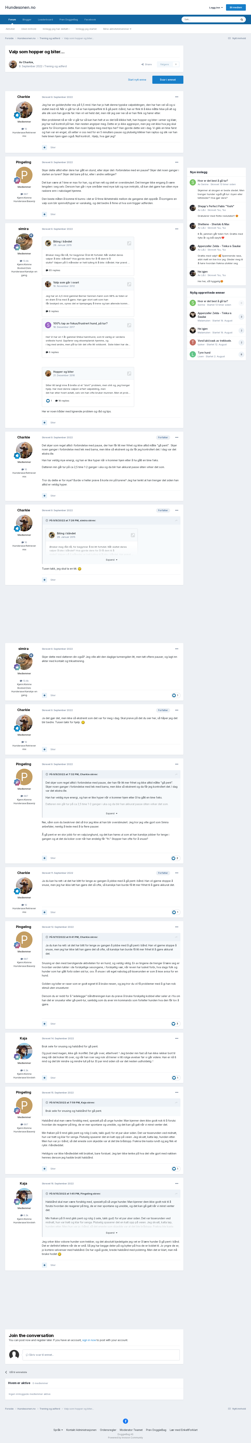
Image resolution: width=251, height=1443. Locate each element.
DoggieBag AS (125, 1434)
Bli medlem (236, 7)
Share (148, 64)
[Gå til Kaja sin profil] (24, 1051)
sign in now (89, 1340)
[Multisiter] (44, 147)
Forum (12, 19)
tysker (201, 344)
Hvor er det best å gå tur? (213, 180)
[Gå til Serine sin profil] (193, 182)
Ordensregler (108, 1429)
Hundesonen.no (20, 7)
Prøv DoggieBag (69, 19)
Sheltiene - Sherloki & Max (213, 224)
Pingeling (23, 162)
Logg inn (215, 7)
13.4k (25, 260)
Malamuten (204, 320)
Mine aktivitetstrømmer (116, 28)
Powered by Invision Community (125, 1437)
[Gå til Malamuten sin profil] (193, 315)
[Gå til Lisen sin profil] (193, 354)
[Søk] (242, 19)
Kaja (23, 1038)
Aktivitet (10, 28)
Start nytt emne (137, 79)
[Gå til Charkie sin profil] (13, 64)
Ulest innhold (28, 28)
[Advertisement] (94, 614)
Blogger (27, 19)
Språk (57, 1429)
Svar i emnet (168, 79)
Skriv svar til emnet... (41, 1354)
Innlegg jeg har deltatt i (56, 28)
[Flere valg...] (176, 97)
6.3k (25, 1070)
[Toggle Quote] (47, 520)
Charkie (28, 62)
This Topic (227, 19)
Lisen (201, 356)
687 (25, 193)
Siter (53, 147)
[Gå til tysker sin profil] (193, 342)
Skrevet (223, 184)
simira (23, 229)
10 (25, 128)
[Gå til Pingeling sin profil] (24, 175)
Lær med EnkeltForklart (184, 1429)
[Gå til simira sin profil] (24, 241)
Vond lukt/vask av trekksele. (215, 340)
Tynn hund (204, 352)
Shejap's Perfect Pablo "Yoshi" (216, 206)
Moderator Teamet (131, 1429)
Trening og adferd (55, 66)
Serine (205, 184)
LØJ (203, 209)
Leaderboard (45, 19)
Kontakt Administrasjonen (81, 1429)
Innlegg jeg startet (86, 28)
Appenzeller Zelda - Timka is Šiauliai (219, 246)
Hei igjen (203, 271)
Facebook (90, 19)
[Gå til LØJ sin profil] (193, 208)
